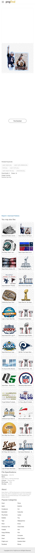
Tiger (3, 521)
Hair (19, 529)
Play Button (5, 515)
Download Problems (13, 216)
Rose (3, 523)
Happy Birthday (6, 532)
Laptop (19, 515)
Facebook (4, 544)
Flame (19, 503)
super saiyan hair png (8, 170)
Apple (3, 506)
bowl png (5, 168)
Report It (4, 216)
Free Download (17, 121)
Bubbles (4, 518)
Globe (3, 535)
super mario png (14, 168)
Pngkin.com (5, 541)
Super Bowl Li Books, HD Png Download (12, 269)
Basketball (4, 512)
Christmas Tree (6, 526)
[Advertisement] (17, 25)
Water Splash (21, 538)
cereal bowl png (21, 170)
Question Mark (21, 541)
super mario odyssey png (20, 165)
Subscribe (20, 512)
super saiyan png (7, 165)
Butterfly (20, 506)
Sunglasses (5, 509)
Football (4, 529)
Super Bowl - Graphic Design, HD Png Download (14, 385)
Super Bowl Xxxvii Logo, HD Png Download (13, 352)
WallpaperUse (21, 521)
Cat (18, 509)
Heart (3, 503)
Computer (20, 535)
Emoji (19, 523)
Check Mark (21, 526)
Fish (19, 532)
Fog (19, 518)
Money (19, 544)
